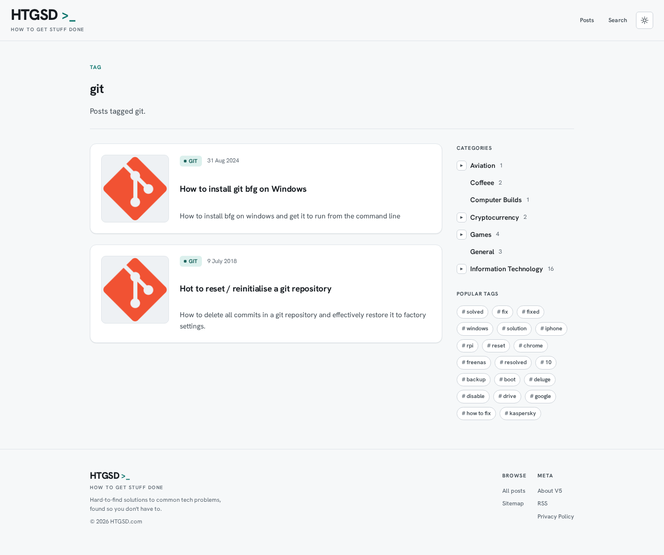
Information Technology (506, 268)
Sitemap (513, 503)
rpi (470, 345)
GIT (193, 161)
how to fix (479, 413)
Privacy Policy (556, 516)
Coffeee (482, 182)
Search (617, 20)
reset (498, 345)
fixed (533, 311)
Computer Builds (496, 199)
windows (477, 328)
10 (548, 362)
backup (476, 379)
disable (476, 396)
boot (509, 379)
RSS (542, 503)
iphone (553, 328)
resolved (516, 362)
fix (505, 311)
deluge (542, 379)
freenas (476, 362)
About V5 (550, 491)
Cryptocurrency (494, 217)
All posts (513, 491)
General (482, 251)
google (543, 396)
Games (480, 234)
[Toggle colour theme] (644, 20)
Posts (587, 20)
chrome (533, 345)
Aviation (482, 165)
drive (509, 396)
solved (475, 311)
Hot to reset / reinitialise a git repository (255, 288)
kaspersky (523, 413)
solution (517, 328)
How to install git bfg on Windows (243, 188)
